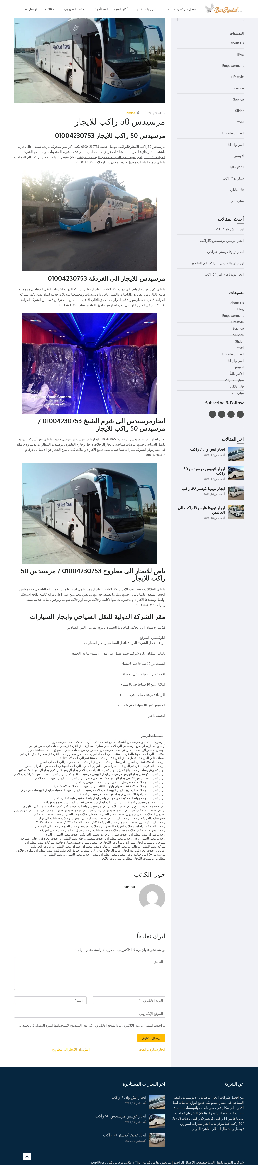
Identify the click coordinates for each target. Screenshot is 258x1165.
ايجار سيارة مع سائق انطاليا (57, 802)
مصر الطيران (108, 854)
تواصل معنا (29, 9)
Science (238, 88)
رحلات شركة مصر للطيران (147, 834)
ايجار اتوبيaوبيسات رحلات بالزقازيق (141, 770)
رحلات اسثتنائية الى (152, 822)
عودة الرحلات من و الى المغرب (100, 850)
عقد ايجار (129, 850)
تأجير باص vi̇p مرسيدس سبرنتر (116, 810)
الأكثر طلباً (237, 167)
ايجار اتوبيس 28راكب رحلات (98, 770)
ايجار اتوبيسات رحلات (50, 778)
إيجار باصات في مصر (53, 746)
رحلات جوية (129, 830)
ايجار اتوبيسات (75, 778)
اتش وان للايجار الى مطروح (71, 1049)
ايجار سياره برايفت (152, 1049)
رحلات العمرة (129, 822)
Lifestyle (237, 77)
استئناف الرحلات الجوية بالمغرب (144, 754)
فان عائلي (237, 189)
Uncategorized (233, 133)
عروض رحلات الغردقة (150, 850)
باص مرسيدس (97, 806)
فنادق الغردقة (70, 850)
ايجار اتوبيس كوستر (152, 774)
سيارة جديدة (81, 842)
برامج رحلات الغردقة (151, 810)
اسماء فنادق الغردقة (152, 758)
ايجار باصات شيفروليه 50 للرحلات (77, 798)
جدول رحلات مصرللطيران (79, 814)
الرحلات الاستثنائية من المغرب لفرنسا (140, 762)
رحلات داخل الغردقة (53, 830)
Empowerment (233, 65)
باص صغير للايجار (120, 806)
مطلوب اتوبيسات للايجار (149, 858)
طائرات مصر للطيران (123, 846)
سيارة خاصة (64, 842)
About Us (237, 43)
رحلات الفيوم (70, 826)
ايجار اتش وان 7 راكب (229, 229)
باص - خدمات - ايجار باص (149, 806)
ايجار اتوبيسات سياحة (66, 790)
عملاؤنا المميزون (75, 9)
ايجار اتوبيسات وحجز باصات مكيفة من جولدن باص (132, 798)
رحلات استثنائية (119, 818)
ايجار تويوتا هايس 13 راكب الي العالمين (217, 263)
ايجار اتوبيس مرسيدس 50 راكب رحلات (40, 774)
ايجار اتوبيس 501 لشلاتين (34, 770)
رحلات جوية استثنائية (106, 830)
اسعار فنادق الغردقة (34, 754)
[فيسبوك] (240, 414)
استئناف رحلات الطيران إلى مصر (99, 754)
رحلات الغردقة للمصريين (117, 826)
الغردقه (125, 766)
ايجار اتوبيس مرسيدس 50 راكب (87, 774)
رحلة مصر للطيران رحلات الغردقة (62, 838)
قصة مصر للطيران (47, 850)
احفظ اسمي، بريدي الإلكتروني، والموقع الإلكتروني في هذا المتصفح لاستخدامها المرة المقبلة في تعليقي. (90, 1025)
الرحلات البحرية (104, 762)
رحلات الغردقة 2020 (78, 822)
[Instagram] (212, 414)
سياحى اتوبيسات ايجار (151, 842)
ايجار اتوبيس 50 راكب (65, 770)
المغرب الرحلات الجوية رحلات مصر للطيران (63, 766)
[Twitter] (231, 414)
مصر (122, 854)
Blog (240, 54)
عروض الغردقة (42, 846)
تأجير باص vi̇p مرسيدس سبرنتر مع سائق (68, 810)
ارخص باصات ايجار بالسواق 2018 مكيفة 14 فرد (59, 750)
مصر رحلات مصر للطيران (81, 854)
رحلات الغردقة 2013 (106, 822)
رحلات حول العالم (79, 830)
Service (238, 99)
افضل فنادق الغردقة (124, 758)
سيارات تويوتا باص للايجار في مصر (113, 842)
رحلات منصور (95, 838)
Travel (239, 122)
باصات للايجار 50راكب (72, 806)
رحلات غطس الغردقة (95, 834)
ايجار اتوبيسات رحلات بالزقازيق (144, 790)
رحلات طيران (119, 834)
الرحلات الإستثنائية (97, 758)
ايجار (29, 766)
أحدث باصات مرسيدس (68, 742)
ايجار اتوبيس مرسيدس (124, 774)
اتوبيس (145, 736)
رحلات (135, 818)
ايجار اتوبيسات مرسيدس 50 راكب (99, 794)
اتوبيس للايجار (156, 750)
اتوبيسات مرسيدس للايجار (108, 750)
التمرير (27, 1156)
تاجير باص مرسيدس (27, 810)
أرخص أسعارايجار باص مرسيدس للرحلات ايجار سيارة (130, 746)
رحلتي (34, 838)
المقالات (50, 9)
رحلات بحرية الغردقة (151, 830)
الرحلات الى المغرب (50, 762)
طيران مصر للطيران (66, 846)
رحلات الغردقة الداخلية (150, 826)
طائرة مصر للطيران (95, 846)
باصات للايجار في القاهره (40, 806)
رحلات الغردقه (90, 826)
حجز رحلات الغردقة (48, 814)
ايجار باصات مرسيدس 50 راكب (145, 802)
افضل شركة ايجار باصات (180, 9)
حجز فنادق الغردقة (153, 818)
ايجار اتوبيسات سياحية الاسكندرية (143, 794)
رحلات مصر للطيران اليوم (62, 834)
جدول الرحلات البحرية (149, 814)
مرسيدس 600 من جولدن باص (146, 854)
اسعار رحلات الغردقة (63, 754)
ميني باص (237, 201)
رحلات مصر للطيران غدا (149, 838)
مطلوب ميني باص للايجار (116, 858)
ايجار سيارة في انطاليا (90, 802)
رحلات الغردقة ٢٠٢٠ (49, 822)
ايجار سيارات (114, 802)
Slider (239, 110)
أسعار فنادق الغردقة (81, 746)
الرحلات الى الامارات (79, 762)
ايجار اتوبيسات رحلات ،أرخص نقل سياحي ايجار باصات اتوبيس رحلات (121, 782)
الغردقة (136, 766)
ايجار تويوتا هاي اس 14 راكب (224, 274)
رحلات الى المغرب (48, 826)
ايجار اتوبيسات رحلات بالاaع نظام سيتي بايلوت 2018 (132, 786)
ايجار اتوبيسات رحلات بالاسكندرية (75, 786)
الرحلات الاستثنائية (72, 758)
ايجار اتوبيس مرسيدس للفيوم (146, 778)
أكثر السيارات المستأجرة (111, 9)
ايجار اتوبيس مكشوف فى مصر (106, 778)
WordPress (98, 1162)
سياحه (25, 838)
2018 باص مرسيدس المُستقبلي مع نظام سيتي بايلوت (119, 742)
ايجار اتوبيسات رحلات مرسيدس (102, 790)
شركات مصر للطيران (40, 842)
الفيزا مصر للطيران (105, 766)
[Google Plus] (221, 414)
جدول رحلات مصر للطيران (116, 814)
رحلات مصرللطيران (119, 838)
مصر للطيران (54, 854)
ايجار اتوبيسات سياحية (36, 790)
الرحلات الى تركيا (154, 766)
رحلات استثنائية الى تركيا (54, 818)
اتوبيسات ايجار (136, 750)
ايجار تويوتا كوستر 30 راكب (225, 252)
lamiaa (130, 113)
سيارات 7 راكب (233, 178)
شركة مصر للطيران (152, 846)
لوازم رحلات (25, 850)
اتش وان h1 (236, 144)
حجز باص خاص (146, 9)
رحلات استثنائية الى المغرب (89, 818)
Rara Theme (136, 1162)
